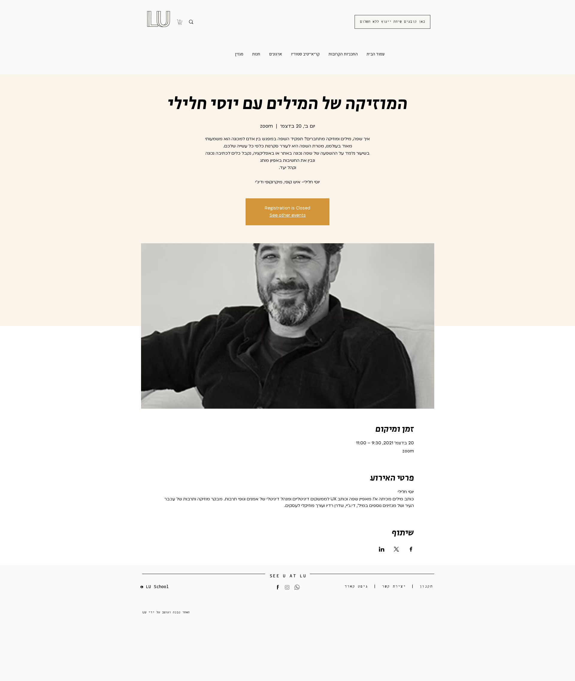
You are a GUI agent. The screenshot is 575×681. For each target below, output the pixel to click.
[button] (180, 22)
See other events (288, 215)
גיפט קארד (356, 586)
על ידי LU (152, 612)
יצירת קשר (394, 586)
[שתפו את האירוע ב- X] (396, 549)
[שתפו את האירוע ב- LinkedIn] (382, 549)
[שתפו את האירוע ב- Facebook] (411, 549)
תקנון (426, 586)
